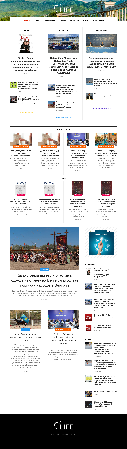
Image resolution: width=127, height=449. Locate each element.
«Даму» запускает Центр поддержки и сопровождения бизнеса (21, 153)
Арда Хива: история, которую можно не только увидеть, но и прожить (106, 153)
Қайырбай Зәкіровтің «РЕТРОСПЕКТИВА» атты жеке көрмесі (20, 201)
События (38, 20)
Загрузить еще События (26, 112)
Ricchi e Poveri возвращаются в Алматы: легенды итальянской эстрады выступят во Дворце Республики (25, 64)
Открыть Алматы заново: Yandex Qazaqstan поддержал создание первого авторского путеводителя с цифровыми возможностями (105, 364)
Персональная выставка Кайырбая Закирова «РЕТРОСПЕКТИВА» (49, 201)
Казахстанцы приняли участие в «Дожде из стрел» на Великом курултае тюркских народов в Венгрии (44, 280)
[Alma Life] (63, 8)
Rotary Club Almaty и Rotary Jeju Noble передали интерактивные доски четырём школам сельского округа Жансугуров (66, 89)
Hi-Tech (85, 20)
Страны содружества (106, 146)
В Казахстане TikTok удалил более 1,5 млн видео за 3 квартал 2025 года (104, 404)
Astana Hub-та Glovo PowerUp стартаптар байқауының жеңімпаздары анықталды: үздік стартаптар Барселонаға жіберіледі (105, 380)
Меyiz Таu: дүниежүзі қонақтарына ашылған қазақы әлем (25, 337)
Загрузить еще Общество (63, 117)
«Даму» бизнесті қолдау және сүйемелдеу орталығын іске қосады (49, 153)
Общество (74, 20)
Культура (63, 20)
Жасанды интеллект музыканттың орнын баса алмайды (104, 96)
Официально (50, 20)
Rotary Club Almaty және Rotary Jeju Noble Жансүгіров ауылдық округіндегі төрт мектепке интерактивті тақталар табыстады (105, 288)
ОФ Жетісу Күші (98, 20)
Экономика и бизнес (21, 146)
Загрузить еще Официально (101, 108)
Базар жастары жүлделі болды (105, 391)
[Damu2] (101, 242)
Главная (26, 20)
